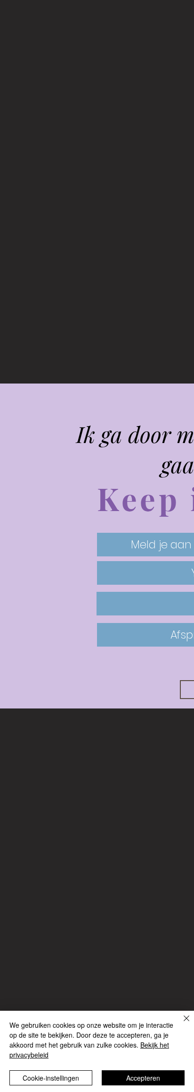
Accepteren (143, 1078)
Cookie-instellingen (51, 1078)
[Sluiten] (181, 1024)
